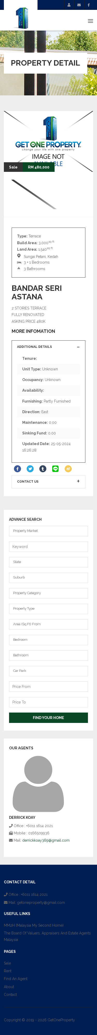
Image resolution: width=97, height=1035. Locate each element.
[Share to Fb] (17, 469)
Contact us (28, 481)
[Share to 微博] (68, 469)
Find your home (48, 718)
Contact (10, 994)
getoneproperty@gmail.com (41, 902)
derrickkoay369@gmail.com (46, 840)
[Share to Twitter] (30, 469)
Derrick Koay (22, 817)
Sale (7, 963)
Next (83, 161)
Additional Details (34, 347)
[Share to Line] (55, 469)
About (9, 987)
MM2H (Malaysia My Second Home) (34, 925)
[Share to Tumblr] (42, 469)
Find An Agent (15, 979)
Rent (7, 971)
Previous (70, 161)
